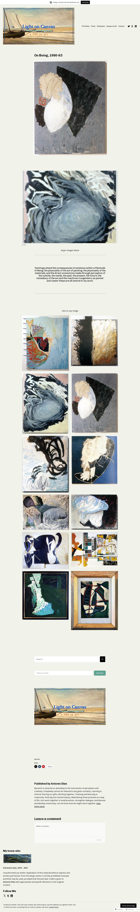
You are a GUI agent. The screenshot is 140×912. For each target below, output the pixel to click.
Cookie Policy (54, 907)
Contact (121, 26)
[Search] (102, 659)
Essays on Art (111, 26)
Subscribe (99, 673)
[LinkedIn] (135, 26)
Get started (85, 2)
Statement (101, 26)
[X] (4, 895)
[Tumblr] (132, 26)
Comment (99, 840)
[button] (23, 206)
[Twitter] (129, 26)
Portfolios (85, 26)
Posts (93, 26)
